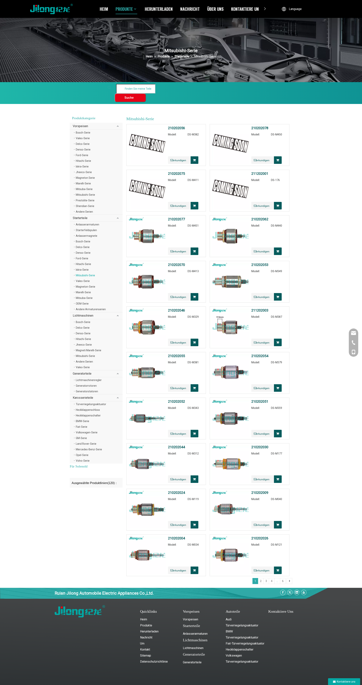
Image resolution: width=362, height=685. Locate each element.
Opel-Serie (82, 455)
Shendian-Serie (85, 206)
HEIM (104, 9)
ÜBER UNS (215, 9)
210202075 (176, 174)
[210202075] (147, 190)
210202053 (259, 265)
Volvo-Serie (83, 460)
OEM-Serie (82, 303)
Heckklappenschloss (88, 409)
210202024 (176, 493)
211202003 (259, 310)
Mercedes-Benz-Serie (89, 449)
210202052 (176, 401)
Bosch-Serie (83, 132)
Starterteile (80, 218)
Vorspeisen (80, 126)
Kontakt (145, 649)
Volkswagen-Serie (86, 432)
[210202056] (147, 145)
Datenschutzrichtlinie (154, 661)
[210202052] (147, 418)
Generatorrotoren (86, 385)
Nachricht (146, 637)
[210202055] (147, 373)
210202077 (176, 219)
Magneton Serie (85, 177)
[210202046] (147, 327)
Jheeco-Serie (84, 172)
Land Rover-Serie (86, 443)
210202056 (176, 128)
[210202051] (230, 418)
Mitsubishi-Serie (85, 194)
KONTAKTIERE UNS (246, 9)
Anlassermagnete (86, 235)
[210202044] (147, 464)
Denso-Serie (83, 149)
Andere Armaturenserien (91, 309)
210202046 (176, 310)
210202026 (259, 538)
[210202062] (230, 236)
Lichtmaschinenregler (89, 380)
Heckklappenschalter (88, 415)
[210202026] (230, 555)
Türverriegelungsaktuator (91, 404)
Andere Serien (84, 211)
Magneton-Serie (85, 286)
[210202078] (230, 145)
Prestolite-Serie (85, 200)
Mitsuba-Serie (84, 189)
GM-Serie (81, 438)
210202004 (176, 538)
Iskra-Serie (82, 166)
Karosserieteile (83, 397)
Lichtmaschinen (83, 315)
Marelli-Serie (83, 183)
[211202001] (230, 190)
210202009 (259, 493)
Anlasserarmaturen (87, 224)
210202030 (259, 447)
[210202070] (147, 281)
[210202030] (230, 464)
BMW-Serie (82, 421)
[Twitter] (289, 592)
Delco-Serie (83, 143)
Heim (143, 619)
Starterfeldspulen (86, 230)
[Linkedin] (296, 592)
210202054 (259, 356)
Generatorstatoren (87, 391)
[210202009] (230, 509)
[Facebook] (282, 592)
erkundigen (179, 160)
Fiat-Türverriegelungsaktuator (245, 643)
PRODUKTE (124, 9)
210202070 (176, 265)
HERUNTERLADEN (159, 9)
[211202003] (230, 327)
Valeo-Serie (83, 138)
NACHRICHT (190, 9)
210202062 (259, 219)
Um (142, 643)
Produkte (146, 625)
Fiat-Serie (81, 426)
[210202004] (147, 555)
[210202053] (230, 281)
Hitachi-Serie (83, 160)
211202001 (259, 174)
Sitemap (145, 655)
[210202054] (230, 373)
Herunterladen (149, 631)
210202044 (176, 447)
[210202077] (147, 236)
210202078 (259, 128)
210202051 (259, 401)
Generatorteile (82, 373)
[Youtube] (303, 592)
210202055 (176, 356)
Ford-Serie (82, 155)
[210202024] (147, 509)
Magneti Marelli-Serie (88, 350)
